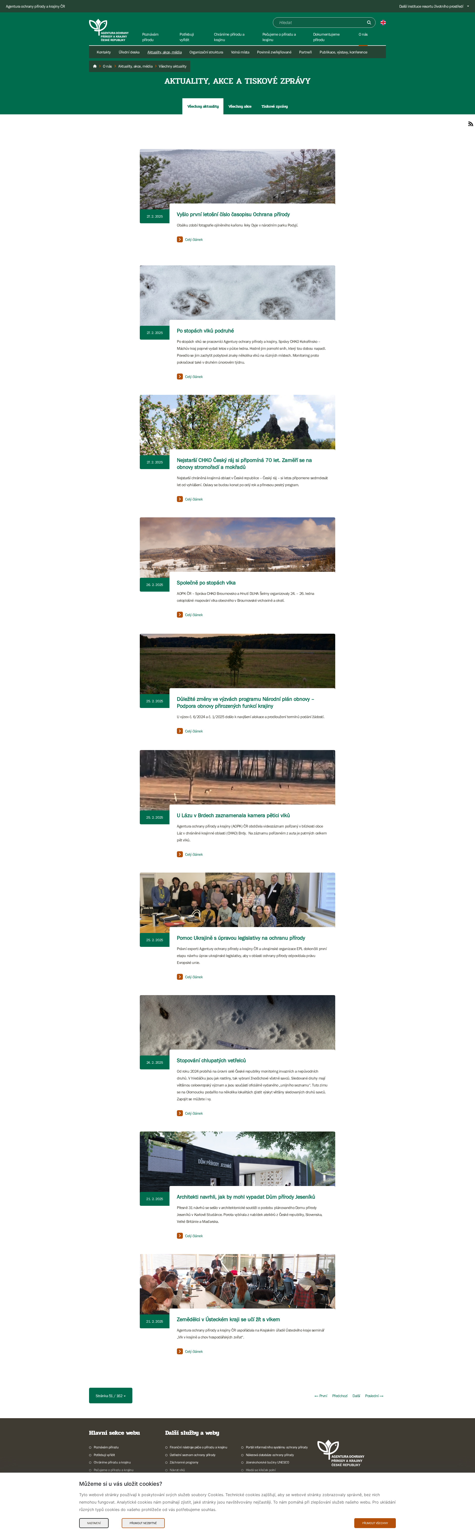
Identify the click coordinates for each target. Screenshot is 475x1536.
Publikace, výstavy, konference (343, 52)
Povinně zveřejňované (274, 52)
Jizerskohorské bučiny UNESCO (267, 1462)
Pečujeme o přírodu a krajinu (114, 1470)
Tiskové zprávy (274, 106)
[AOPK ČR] (95, 66)
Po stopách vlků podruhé (205, 330)
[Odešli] (369, 22)
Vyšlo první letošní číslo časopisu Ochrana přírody (233, 214)
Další (356, 1395)
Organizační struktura (206, 52)
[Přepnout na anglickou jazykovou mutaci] (383, 22)
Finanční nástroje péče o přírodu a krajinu (198, 1447)
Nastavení (94, 1523)
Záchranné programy (184, 1462)
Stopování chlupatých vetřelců (211, 1060)
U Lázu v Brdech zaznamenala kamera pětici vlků (233, 815)
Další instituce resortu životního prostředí (431, 6)
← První (320, 1395)
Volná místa (240, 52)
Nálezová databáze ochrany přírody (270, 1455)
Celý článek (194, 239)
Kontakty (104, 52)
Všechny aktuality (202, 106)
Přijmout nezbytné (143, 1523)
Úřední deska (129, 52)
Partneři (305, 52)
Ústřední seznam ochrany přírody (192, 1455)
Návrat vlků (177, 1470)
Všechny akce (239, 106)
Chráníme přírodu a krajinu (112, 1462)
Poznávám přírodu (106, 1447)
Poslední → (374, 1395)
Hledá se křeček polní (260, 1470)
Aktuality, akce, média (164, 52)
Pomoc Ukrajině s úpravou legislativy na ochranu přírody (241, 938)
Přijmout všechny (375, 1523)
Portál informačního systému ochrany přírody (277, 1447)
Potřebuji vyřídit (104, 1455)
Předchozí (340, 1395)
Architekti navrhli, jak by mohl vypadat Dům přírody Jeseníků (246, 1197)
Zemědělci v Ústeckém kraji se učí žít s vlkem (228, 1319)
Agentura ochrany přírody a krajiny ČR (35, 6)
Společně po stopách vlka (206, 582)
